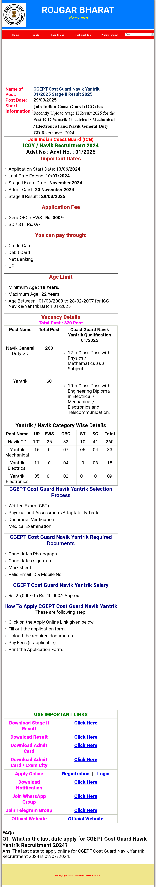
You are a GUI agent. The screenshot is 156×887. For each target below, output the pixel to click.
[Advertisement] (78, 60)
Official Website (85, 819)
